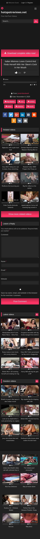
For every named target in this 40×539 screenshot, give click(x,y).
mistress (20, 106)
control (32, 101)
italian (9, 106)
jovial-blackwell (23, 93)
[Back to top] (33, 533)
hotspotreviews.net (14, 12)
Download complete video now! (21, 53)
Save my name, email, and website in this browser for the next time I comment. (19, 294)
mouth (31, 106)
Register (30, 2)
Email (3, 270)
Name (3, 261)
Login (23, 2)
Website (4, 279)
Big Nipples (10, 101)
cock (22, 101)
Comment (4, 235)
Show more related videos (20, 214)
